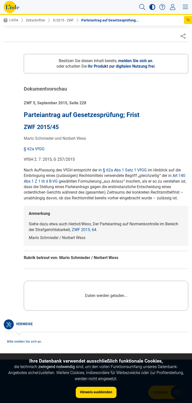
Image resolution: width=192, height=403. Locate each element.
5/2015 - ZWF (63, 20)
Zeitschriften (35, 20)
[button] (142, 7)
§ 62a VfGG (34, 148)
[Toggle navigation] (172, 7)
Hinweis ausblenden (96, 392)
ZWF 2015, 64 (84, 229)
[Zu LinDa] (11, 7)
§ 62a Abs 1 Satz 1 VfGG (125, 170)
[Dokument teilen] (183, 35)
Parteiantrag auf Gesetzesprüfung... (110, 20)
